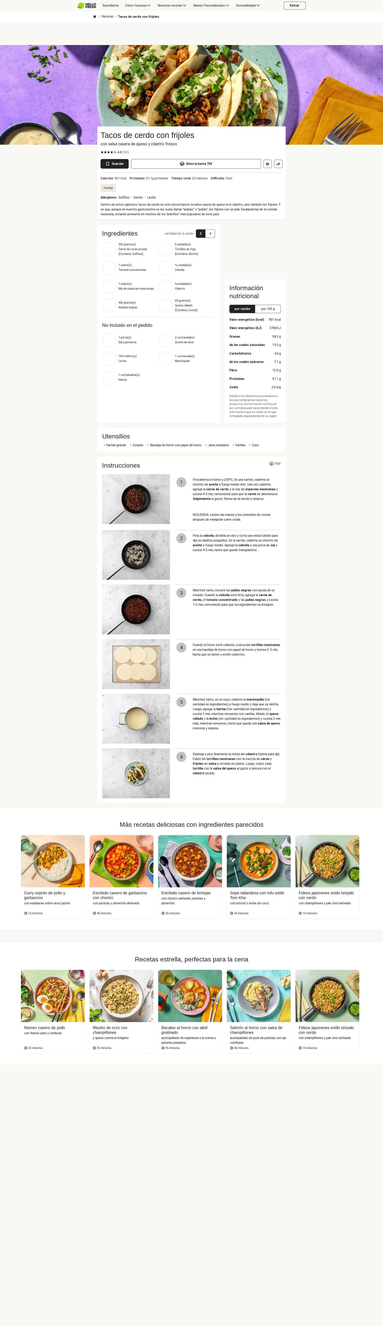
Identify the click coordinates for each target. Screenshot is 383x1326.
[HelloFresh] (86, 6)
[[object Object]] (267, 164)
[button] (158, 233)
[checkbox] (102, 152)
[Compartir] (278, 164)
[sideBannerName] (255, 249)
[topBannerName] (191, 34)
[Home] (94, 17)
